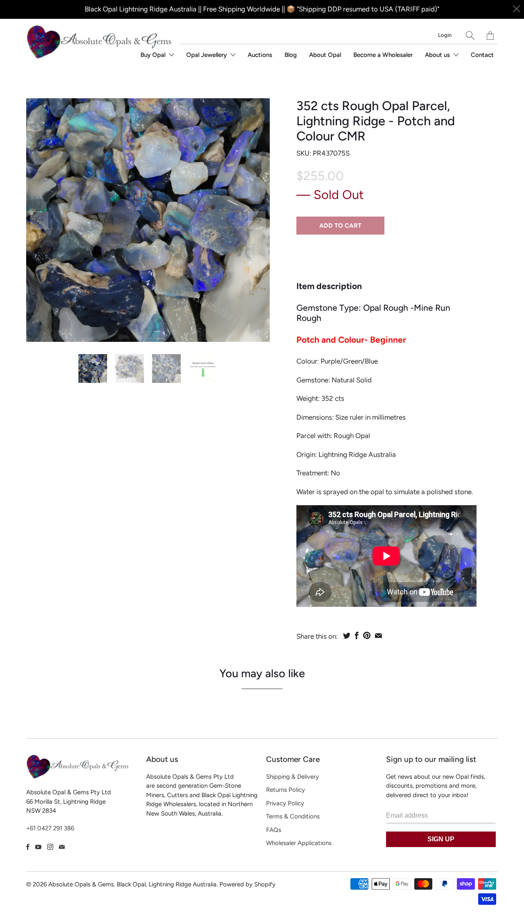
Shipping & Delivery (292, 776)
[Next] (257, 220)
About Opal (325, 55)
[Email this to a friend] (378, 635)
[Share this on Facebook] (357, 635)
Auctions (260, 55)
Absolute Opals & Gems (81, 884)
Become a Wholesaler (383, 55)
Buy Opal (153, 55)
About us (438, 55)
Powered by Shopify (247, 884)
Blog (291, 55)
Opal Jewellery (207, 55)
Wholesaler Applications (299, 843)
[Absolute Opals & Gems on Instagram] (50, 847)
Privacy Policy (285, 803)
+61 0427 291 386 (50, 828)
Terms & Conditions (293, 816)
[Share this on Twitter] (347, 635)
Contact (482, 55)
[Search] (470, 35)
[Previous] (39, 220)
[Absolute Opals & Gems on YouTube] (38, 847)
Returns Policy (285, 789)
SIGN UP (440, 839)
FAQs (273, 830)
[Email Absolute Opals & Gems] (62, 847)
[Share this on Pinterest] (367, 635)
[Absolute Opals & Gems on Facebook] (27, 847)
